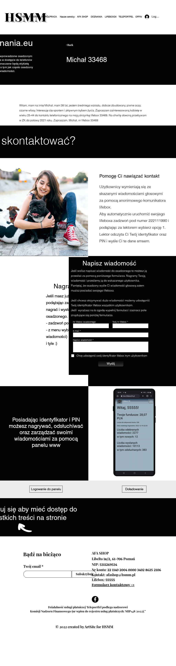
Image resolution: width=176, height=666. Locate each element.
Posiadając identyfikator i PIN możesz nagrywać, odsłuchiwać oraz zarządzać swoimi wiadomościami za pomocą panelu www (46, 432)
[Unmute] (125, 470)
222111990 (157, 220)
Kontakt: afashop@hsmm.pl (113, 574)
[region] (98, 46)
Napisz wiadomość (82, 340)
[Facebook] (95, 599)
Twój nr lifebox (119, 322)
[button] (67, 17)
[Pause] (119, 470)
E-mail (76, 331)
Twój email (32, 566)
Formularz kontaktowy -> (113, 584)
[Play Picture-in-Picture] (148, 470)
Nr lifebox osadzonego (84, 322)
